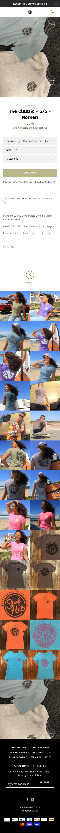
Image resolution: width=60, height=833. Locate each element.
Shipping (17, 127)
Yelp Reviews (18, 747)
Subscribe (44, 782)
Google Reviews (39, 747)
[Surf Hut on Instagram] (32, 798)
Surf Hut (37, 807)
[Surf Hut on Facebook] (27, 798)
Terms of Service (41, 757)
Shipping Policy (19, 752)
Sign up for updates (30, 766)
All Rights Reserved (30, 811)
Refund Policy (41, 752)
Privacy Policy (18, 757)
